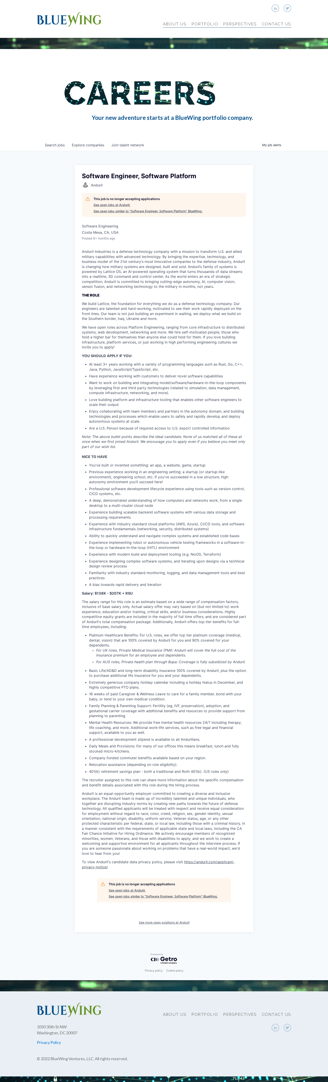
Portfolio (204, 24)
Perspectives (240, 24)
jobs (55, 145)
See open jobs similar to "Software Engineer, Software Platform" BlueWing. (148, 211)
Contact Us (276, 24)
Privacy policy (154, 970)
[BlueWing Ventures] (69, 19)
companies (88, 145)
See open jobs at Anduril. (111, 205)
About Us (174, 24)
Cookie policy (174, 970)
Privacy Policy (49, 1042)
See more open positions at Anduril (164, 922)
